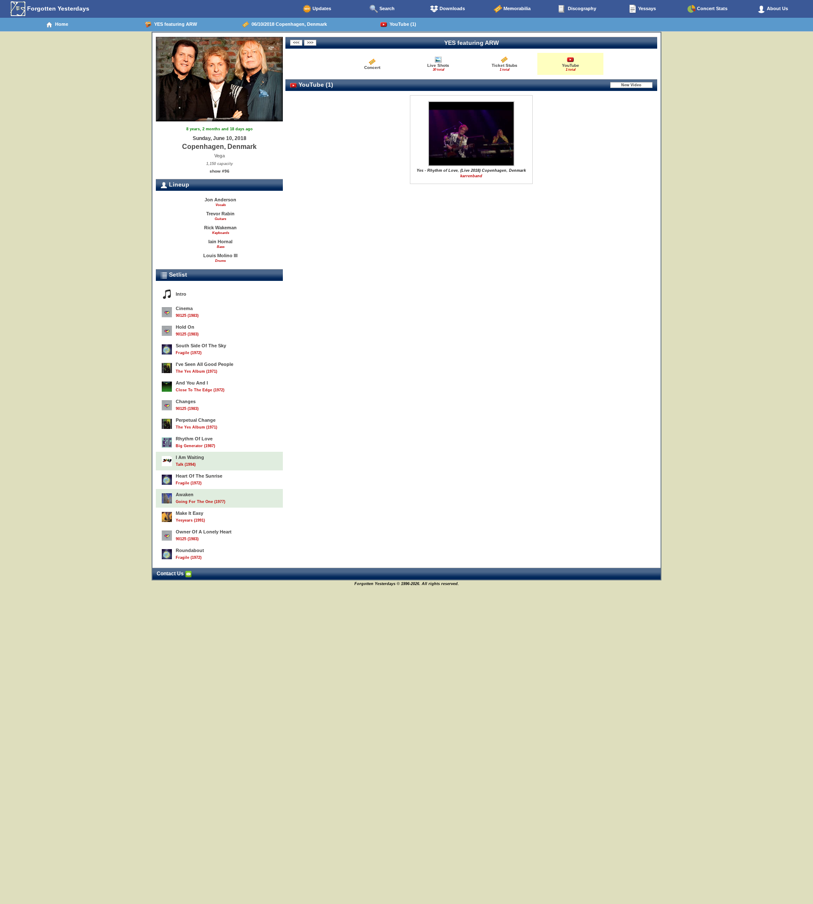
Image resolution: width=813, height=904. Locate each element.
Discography (581, 8)
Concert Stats (711, 8)
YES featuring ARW (174, 24)
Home (60, 24)
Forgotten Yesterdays (57, 8)
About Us (777, 8)
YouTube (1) (401, 24)
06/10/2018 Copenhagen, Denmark (288, 24)
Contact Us (171, 574)
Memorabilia (516, 8)
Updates (321, 8)
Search (386, 8)
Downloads (451, 8)
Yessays (646, 8)
